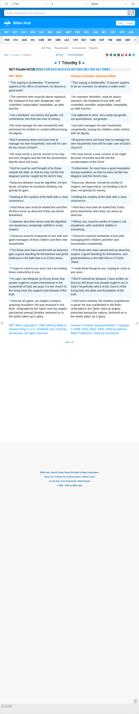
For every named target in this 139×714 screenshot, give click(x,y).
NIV (92, 69)
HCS (61, 69)
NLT (99, 69)
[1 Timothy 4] (134, 331)
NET (87, 69)
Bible (6, 55)
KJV (67, 69)
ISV (73, 69)
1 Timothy (14, 55)
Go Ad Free (7, 706)
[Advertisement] (69, 415)
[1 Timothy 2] (4, 331)
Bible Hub (69, 342)
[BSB (39, 69)
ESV (54, 69)
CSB (47, 69)
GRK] (106, 69)
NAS (80, 69)
